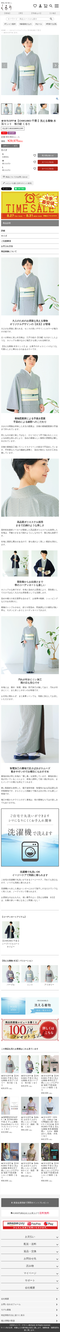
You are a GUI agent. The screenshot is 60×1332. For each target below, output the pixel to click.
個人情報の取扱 (8, 1321)
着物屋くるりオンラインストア (6, 8)
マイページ (30, 1273)
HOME (3, 30)
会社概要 (30, 1287)
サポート (30, 1280)
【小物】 (53, 13)
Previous (4, 65)
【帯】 (21, 13)
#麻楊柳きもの (26, 24)
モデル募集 (6, 1310)
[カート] (46, 6)
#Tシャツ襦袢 (10, 24)
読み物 (30, 1265)
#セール (39, 24)
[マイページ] (40, 6)
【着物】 (7, 13)
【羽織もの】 (36, 13)
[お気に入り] (35, 6)
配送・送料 (30, 1244)
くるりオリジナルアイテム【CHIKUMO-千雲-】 (25, 30)
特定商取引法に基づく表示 (13, 1315)
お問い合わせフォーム (11, 1304)
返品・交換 (30, 1251)
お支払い (30, 1236)
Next (55, 65)
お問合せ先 (30, 1258)
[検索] (51, 6)
